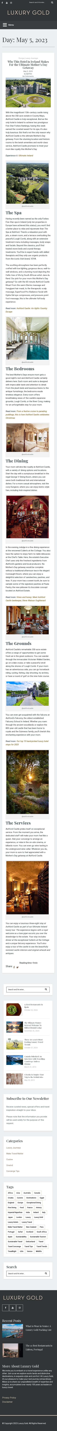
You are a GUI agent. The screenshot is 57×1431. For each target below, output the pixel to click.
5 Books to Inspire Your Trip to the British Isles (34, 1075)
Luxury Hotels (13, 1222)
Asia (18, 1193)
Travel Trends (42, 1246)
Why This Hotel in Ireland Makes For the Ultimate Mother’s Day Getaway (28, 65)
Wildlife (39, 1251)
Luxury (28, 1217)
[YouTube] (8, 3)
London (19, 1217)
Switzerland (30, 1242)
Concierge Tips (12, 1171)
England (11, 1203)
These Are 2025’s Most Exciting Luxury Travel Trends (33, 1042)
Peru (41, 1227)
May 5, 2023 (28, 71)
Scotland (29, 1232)
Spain (10, 1237)
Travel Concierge (14, 1246)
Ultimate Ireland (26, 155)
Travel (41, 1242)
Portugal (11, 1232)
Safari (20, 1232)
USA (21, 1251)
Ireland (36, 1212)
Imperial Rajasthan (15, 1212)
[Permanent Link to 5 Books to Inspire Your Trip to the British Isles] (14, 1083)
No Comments (28, 76)
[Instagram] (12, 3)
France (30, 1208)
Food (22, 1208)
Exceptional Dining (34, 1203)
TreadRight (12, 1251)
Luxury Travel (27, 1222)
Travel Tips (28, 1246)
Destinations (31, 1198)
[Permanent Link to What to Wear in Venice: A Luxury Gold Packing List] (12, 1337)
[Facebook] (4, 3)
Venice (29, 1251)
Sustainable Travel (15, 1242)
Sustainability (21, 1237)
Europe (21, 58)
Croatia (10, 1198)
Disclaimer (7, 1402)
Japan (10, 1217)
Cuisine (9, 1159)
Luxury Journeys (31, 58)
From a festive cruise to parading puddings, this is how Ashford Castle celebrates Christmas (27, 414)
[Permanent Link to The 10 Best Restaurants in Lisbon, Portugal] (12, 1356)
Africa (10, 1193)
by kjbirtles (28, 74)
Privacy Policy (9, 1397)
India (28, 1212)
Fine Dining (12, 1208)
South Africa (42, 1232)
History (39, 1208)
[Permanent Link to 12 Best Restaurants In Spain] (14, 1015)
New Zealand (31, 1227)
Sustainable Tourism (38, 1237)
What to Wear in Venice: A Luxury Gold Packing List (38, 1328)
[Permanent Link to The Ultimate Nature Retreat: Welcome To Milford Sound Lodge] (14, 1032)
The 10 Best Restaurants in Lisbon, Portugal (39, 1347)
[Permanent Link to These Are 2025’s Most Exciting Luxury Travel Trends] (14, 1049)
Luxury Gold (38, 1217)
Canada (37, 1193)
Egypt (42, 1198)
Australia (27, 1193)
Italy (43, 1212)
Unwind (9, 1165)
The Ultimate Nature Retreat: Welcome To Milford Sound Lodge (33, 1025)
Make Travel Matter (14, 1154)
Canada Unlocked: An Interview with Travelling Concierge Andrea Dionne (34, 1060)
